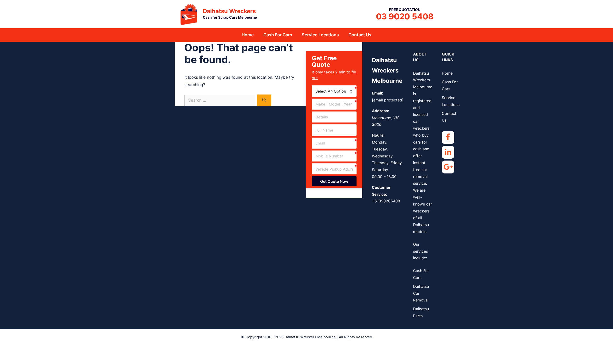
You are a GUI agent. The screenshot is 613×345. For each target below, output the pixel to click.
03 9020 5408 (404, 16)
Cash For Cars (277, 34)
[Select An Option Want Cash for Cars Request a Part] (334, 90)
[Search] (264, 100)
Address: (380, 110)
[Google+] (448, 167)
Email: (377, 93)
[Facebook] (448, 137)
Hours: (378, 135)
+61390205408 (386, 201)
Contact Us (359, 34)
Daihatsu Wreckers (229, 11)
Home (248, 34)
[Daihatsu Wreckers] (189, 13)
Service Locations (320, 34)
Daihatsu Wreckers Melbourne (387, 70)
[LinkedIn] (448, 152)
